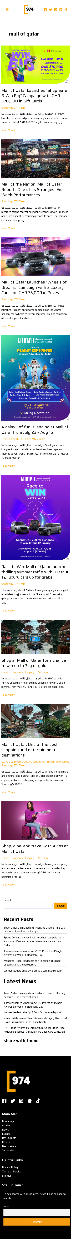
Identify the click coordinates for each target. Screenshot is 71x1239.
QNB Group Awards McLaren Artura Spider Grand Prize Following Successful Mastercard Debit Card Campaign (34, 1030)
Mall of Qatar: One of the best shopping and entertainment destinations (29, 749)
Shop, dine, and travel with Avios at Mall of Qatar (34, 848)
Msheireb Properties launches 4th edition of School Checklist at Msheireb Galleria (32, 963)
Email (6, 1206)
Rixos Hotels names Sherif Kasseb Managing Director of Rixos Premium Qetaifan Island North (35, 1020)
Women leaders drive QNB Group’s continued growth (33, 971)
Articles (6, 1125)
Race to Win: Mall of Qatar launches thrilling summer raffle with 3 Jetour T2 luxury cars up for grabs (35, 571)
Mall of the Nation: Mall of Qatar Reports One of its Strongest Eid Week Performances (32, 189)
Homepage (8, 1121)
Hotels (6, 1142)
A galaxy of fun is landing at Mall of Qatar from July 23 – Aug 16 (34, 429)
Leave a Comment (11, 672)
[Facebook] (45, 9)
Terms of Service (11, 1171)
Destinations (31, 762)
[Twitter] (50, 9)
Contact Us (8, 1150)
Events (6, 1134)
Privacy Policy (10, 1167)
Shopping (6, 108)
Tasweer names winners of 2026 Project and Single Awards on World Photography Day (33, 953)
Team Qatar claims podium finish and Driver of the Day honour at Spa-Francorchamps (34, 929)
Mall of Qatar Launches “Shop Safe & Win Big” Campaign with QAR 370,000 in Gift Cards (34, 95)
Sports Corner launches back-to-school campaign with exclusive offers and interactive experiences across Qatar (34, 941)
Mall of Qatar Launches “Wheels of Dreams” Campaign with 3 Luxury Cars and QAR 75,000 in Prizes (34, 287)
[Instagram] (55, 9)
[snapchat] (60, 9)
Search (8, 900)
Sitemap (7, 1176)
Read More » (8, 130)
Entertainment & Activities (16, 439)
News (5, 1130)
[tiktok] (66, 9)
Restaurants (9, 1138)
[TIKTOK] (38, 1100)
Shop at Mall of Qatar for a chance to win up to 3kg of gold (33, 663)
